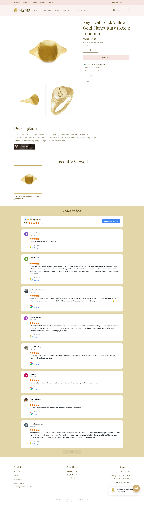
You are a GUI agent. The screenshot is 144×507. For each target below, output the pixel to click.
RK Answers (76, 502)
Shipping (86, 42)
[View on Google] (26, 234)
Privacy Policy (19, 479)
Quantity (85, 46)
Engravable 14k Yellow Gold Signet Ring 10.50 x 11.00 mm (27, 196)
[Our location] (118, 10)
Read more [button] (34, 274)
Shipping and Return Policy (23, 487)
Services (17, 476)
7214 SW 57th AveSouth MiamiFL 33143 (72, 475)
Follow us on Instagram (122, 483)
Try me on (25, 146)
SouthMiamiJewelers (66, 500)
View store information (93, 71)
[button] (37, 10)
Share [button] (87, 81)
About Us (17, 472)
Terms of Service (19, 483)
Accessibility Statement (81, 500)
